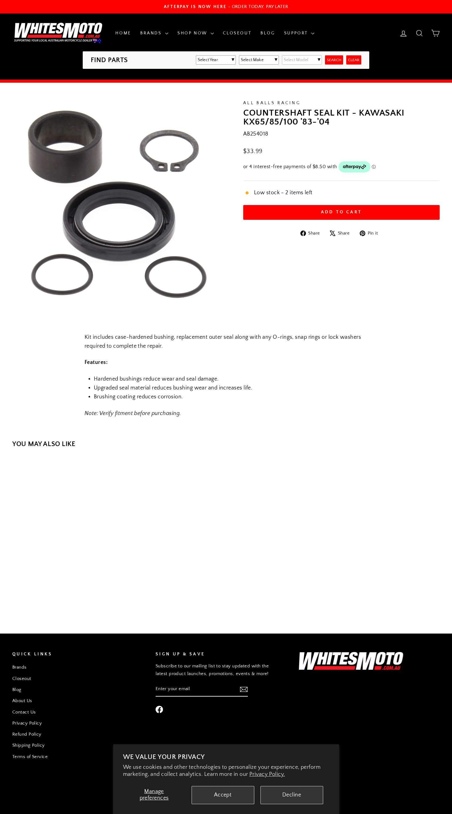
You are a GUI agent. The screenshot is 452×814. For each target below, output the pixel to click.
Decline (291, 795)
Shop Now (193, 33)
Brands (152, 33)
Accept (223, 795)
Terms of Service (30, 756)
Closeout (237, 33)
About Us (22, 700)
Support (297, 33)
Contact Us (24, 712)
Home (123, 33)
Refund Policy (27, 734)
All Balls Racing (271, 103)
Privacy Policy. (267, 774)
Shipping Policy (28, 745)
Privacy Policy (27, 723)
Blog (267, 33)
